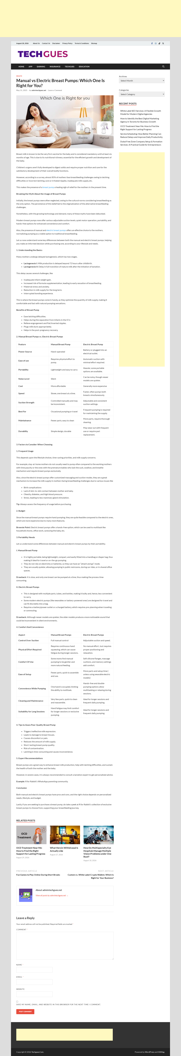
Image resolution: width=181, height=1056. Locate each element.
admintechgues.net (39, 90)
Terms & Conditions (82, 43)
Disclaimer (56, 43)
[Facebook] (152, 43)
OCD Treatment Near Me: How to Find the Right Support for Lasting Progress (30, 850)
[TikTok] (159, 43)
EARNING (41, 67)
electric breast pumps (56, 230)
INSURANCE (55, 67)
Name (19, 965)
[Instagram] (155, 43)
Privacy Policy (67, 43)
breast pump (48, 187)
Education (84, 67)
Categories (124, 90)
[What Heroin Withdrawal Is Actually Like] (65, 835)
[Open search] (163, 67)
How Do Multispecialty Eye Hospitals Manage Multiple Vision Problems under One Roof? (97, 852)
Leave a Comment (55, 90)
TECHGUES (69, 67)
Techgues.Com (37, 1052)
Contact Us (46, 43)
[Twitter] (163, 43)
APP (30, 67)
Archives (123, 76)
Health (19, 76)
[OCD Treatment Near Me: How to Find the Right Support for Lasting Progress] (31, 835)
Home (21, 67)
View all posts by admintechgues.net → (52, 895)
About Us (36, 43)
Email (20, 977)
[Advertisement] (79, 18)
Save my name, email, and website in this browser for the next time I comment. (58, 1004)
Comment (22, 930)
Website (20, 989)
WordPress (149, 1052)
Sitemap (94, 43)
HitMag (161, 1052)
